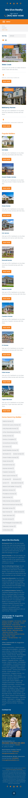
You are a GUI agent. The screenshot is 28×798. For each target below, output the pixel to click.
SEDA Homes (19, 512)
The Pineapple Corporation (12, 523)
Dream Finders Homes (9, 177)
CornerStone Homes (10, 443)
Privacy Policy (12, 769)
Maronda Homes (17, 483)
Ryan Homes (7, 512)
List (6, 40)
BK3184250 (15, 751)
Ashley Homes (8, 436)
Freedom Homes (7, 316)
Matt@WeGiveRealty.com (10, 753)
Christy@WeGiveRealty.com (10, 760)
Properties (4, 28)
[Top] (14, 793)
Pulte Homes (6, 372)
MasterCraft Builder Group (12, 486)
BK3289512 (15, 758)
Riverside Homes (9, 508)
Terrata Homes (8, 519)
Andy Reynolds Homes (10, 428)
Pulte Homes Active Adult (11, 501)
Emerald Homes (7, 260)
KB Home (17, 479)
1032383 (17, 745)
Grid (3, 40)
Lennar (6, 483)
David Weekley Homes (11, 450)
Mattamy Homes (8, 107)
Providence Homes (9, 494)
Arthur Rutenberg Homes (11, 432)
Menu (6, 21)
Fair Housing (19, 769)
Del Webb (5, 150)
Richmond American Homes (12, 504)
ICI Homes (5, 345)
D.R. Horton (5, 233)
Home (3, 26)
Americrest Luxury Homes (11, 425)
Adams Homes (8, 421)
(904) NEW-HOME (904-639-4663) (13, 743)
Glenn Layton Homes (10, 476)
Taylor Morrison (7, 399)
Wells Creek (6, 65)
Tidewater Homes (9, 526)
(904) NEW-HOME (15, 15)
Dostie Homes (18, 454)
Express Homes (7, 289)
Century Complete (9, 439)
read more (6, 81)
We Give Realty (14, 9)
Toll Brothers (8, 530)
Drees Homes (6, 206)
